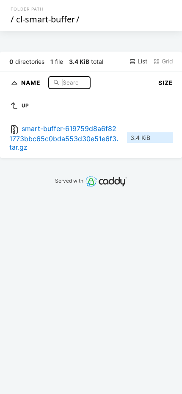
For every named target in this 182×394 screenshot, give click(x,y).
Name (31, 82)
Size (165, 82)
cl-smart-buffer (45, 19)
